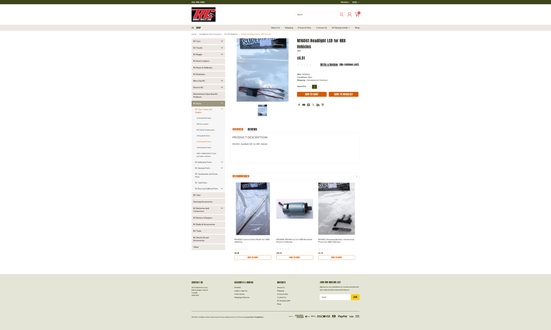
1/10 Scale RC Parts (204, 118)
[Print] (308, 104)
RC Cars (196, 41)
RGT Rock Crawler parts (206, 130)
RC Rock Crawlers (201, 61)
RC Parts (197, 103)
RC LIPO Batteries (231, 34)
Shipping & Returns (242, 297)
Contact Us (321, 27)
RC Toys (197, 195)
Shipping (289, 27)
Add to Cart (253, 257)
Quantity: (301, 86)
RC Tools (197, 231)
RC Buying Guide (340, 27)
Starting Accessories (203, 202)
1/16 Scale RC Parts (204, 142)
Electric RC (198, 87)
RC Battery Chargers (202, 218)
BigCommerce (231, 317)
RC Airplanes (199, 74)
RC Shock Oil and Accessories (201, 239)
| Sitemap (213, 317)
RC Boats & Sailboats (202, 67)
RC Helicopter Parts (203, 162)
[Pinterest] (322, 104)
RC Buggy (197, 54)
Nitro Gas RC (199, 81)
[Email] (303, 104)
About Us (275, 27)
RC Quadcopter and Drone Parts (206, 175)
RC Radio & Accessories (204, 224)
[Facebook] (299, 104)
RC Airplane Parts (202, 168)
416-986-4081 (198, 2)
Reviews (252, 129)
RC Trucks (197, 48)
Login (236, 291)
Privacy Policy (304, 27)
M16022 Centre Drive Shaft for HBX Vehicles (252, 240)
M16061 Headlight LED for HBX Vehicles (256, 34)
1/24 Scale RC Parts (204, 147)
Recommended (240, 176)
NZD (354, 2)
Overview (237, 129)
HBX (299, 51)
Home (194, 34)
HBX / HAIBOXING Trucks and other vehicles (206, 154)
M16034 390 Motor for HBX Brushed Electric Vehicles (294, 240)
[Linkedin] (318, 104)
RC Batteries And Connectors (210, 34)
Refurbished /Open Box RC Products (205, 95)
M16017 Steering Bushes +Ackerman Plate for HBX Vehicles (336, 240)
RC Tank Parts (201, 183)
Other (196, 247)
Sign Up (244, 291)
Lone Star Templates (254, 317)
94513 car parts (202, 124)
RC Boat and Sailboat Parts (206, 188)
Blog (357, 27)
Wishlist (345, 2)
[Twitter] (313, 104)
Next (356, 176)
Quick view (253, 208)
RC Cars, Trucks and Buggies (203, 110)
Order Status (239, 294)
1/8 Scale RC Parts (203, 136)
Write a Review (329, 64)
